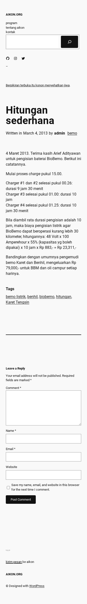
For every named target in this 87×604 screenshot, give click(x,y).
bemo (72, 133)
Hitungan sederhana (30, 115)
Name (11, 431)
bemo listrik (16, 296)
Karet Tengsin (17, 302)
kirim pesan (14, 562)
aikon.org (14, 14)
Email (10, 449)
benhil (32, 296)
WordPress (36, 586)
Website (11, 467)
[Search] (69, 42)
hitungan (63, 296)
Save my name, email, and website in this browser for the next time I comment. (45, 487)
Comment (13, 388)
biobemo (46, 296)
